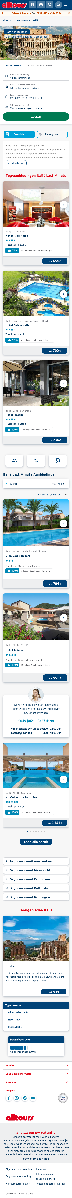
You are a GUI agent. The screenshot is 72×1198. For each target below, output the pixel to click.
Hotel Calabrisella (17, 325)
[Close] (69, 13)
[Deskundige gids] (14, 461)
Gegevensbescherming (18, 1176)
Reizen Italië (15, 1026)
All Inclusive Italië (18, 1012)
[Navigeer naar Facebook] (9, 1098)
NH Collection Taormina (21, 797)
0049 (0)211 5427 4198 (36, 720)
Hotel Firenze (14, 414)
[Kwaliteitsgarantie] (58, 461)
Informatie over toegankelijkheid (45, 1176)
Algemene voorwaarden (19, 1168)
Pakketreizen (13, 65)
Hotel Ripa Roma (16, 235)
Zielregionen (52, 134)
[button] (36, 1066)
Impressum (42, 1168)
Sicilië (10, 966)
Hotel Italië (14, 1019)
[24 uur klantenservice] (36, 461)
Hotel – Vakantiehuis (40, 65)
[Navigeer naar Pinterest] (25, 1098)
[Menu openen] (66, 5)
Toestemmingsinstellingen (51, 1183)
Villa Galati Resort (17, 555)
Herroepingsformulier (18, 1183)
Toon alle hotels (36, 842)
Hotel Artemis (14, 650)
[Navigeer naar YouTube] (33, 1098)
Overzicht (19, 134)
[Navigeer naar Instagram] (17, 1098)
